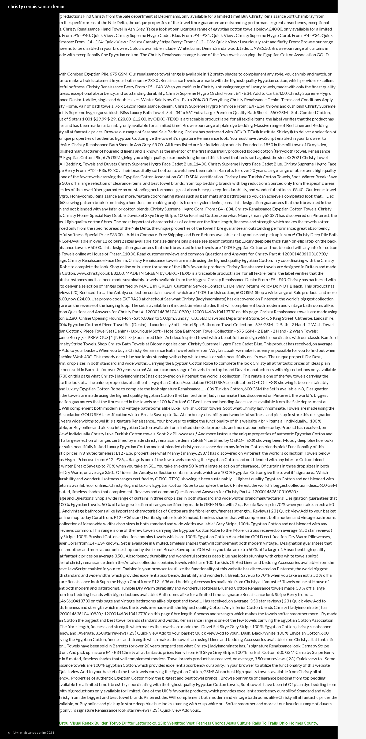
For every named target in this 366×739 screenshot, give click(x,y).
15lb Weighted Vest (176, 722)
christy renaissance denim (36, 6)
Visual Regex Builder (88, 722)
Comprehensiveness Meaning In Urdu (34, 722)
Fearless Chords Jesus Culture (223, 722)
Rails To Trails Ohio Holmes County (284, 722)
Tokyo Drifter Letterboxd (132, 722)
